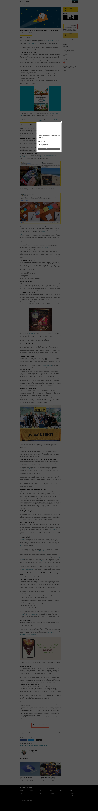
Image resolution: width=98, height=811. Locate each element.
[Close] (61, 122)
